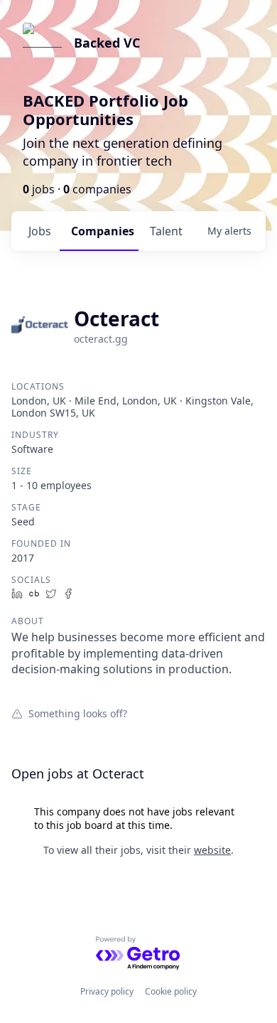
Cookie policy (171, 991)
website (212, 850)
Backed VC (107, 42)
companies (102, 231)
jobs (39, 231)
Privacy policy (107, 991)
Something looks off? (77, 713)
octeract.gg (101, 339)
